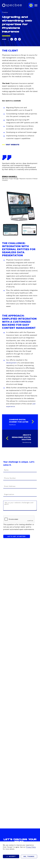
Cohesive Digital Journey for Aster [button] (18, 421)
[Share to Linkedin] (15, 39)
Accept (12, 856)
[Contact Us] (31, 5)
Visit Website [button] (12, 145)
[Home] (12, 5)
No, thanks (29, 856)
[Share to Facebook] (19, 39)
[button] (11, 39)
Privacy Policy (31, 847)
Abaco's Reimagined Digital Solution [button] (21, 437)
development (11, 363)
